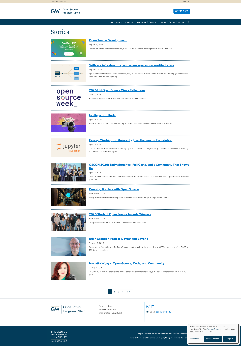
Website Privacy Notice (181, 334)
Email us (186, 1)
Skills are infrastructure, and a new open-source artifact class (131, 65)
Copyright (163, 338)
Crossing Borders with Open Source (114, 189)
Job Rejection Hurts (102, 115)
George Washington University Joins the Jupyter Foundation (130, 140)
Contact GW (134, 338)
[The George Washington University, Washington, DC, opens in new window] (59, 336)
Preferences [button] (194, 339)
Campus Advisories (144, 334)
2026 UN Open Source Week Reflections (117, 90)
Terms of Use (154, 338)
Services (153, 22)
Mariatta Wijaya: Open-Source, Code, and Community (126, 263)
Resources (141, 22)
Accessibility (144, 338)
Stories (172, 22)
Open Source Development (108, 40)
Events (163, 22)
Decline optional (213, 339)
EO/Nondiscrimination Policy (162, 334)
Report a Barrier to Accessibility (179, 338)
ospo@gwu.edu (163, 312)
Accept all (229, 339)
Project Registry (115, 22)
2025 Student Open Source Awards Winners (120, 214)
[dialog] (213, 333)
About (181, 22)
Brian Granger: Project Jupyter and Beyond (118, 238)
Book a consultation (59, 1)
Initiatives (129, 22)
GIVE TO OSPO (181, 11)
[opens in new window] (148, 308)
